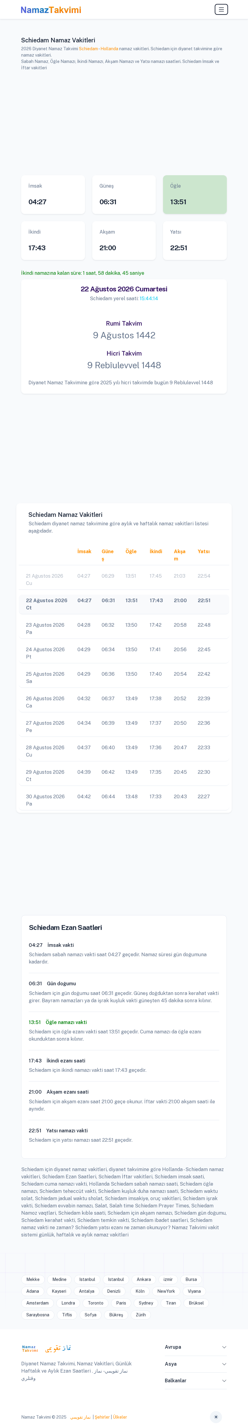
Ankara (144, 1279)
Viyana (194, 1291)
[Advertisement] (124, 123)
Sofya (90, 1314)
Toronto (95, 1303)
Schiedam (88, 48)
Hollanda (109, 48)
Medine (59, 1279)
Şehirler (102, 1417)
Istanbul (87, 1279)
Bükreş (116, 1314)
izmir (168, 1279)
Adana (32, 1291)
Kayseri (59, 1291)
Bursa (191, 1279)
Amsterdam (37, 1303)
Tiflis (67, 1314)
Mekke (33, 1279)
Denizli (113, 1291)
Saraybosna (37, 1314)
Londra (68, 1303)
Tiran (171, 1303)
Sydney (146, 1303)
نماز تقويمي (80, 1417)
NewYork (166, 1291)
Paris (121, 1303)
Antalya (86, 1291)
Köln (140, 1291)
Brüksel (196, 1303)
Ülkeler (120, 1417)
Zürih (141, 1314)
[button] (224, 1348)
